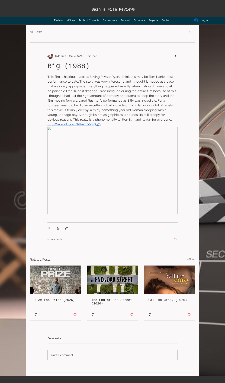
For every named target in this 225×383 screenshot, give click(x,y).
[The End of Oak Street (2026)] (112, 280)
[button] (190, 31)
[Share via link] (66, 228)
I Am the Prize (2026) (54, 300)
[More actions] (175, 56)
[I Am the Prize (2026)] (55, 280)
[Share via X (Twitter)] (57, 228)
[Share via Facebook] (49, 228)
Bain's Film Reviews (113, 9)
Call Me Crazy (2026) (167, 300)
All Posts (36, 32)
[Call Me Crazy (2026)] (169, 280)
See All (191, 258)
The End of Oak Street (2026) (111, 301)
